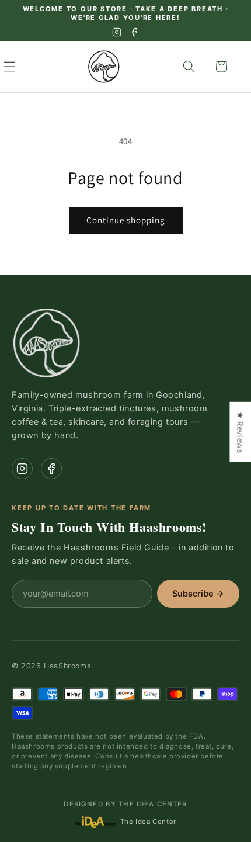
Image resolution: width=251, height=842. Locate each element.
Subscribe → (198, 593)
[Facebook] (134, 32)
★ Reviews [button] (240, 431)
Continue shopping (125, 220)
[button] (22, 66)
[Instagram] (116, 32)
